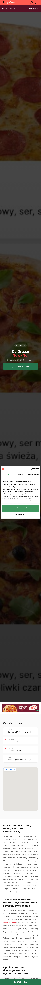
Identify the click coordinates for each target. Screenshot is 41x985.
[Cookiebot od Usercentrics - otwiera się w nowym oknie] (30, 469)
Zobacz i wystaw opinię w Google (20, 760)
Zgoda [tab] (7, 474)
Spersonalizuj (19, 514)
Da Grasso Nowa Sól (15, 750)
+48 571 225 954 (13, 741)
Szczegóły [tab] (19, 474)
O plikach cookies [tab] (33, 474)
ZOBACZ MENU (22, 366)
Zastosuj (33, 9)
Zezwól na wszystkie (20, 508)
